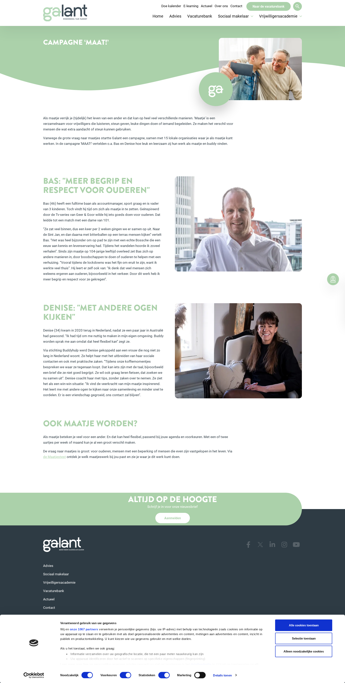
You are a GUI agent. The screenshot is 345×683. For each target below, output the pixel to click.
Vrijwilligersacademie (278, 16)
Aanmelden (172, 518)
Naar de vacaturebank (269, 6)
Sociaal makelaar (234, 16)
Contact (236, 6)
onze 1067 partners (84, 629)
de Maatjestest (54, 456)
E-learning (190, 6)
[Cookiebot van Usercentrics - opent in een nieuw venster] (33, 675)
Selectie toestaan (304, 638)
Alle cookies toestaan (304, 625)
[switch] (125, 675)
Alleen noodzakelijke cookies (304, 651)
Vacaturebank (199, 16)
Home (158, 16)
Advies (175, 16)
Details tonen (222, 675)
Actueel (206, 6)
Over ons (221, 6)
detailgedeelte (201, 664)
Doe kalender (171, 6)
